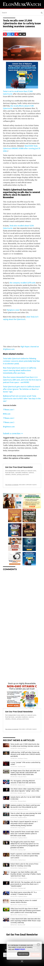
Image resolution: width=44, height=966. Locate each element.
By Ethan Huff (21, 766)
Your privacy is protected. (11, 484)
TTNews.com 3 (8, 422)
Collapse (16, 440)
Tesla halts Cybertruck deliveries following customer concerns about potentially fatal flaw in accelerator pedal (21, 361)
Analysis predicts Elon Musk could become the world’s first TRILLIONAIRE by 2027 (25, 806)
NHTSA (29, 445)
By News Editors (22, 817)
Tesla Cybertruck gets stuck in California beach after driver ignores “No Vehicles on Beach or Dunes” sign (21, 389)
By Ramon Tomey (22, 758)
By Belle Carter (22, 793)
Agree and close (23, 954)
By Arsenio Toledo (23, 809)
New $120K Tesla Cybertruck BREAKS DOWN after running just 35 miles (21, 148)
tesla (5, 451)
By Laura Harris (22, 748)
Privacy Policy (20, 949)
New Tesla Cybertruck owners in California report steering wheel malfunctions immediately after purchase (19, 370)
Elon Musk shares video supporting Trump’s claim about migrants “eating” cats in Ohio (25, 790)
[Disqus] (22, 599)
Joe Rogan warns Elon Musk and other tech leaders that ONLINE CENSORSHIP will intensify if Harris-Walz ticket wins (25, 772)
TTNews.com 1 (8, 410)
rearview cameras (24, 448)
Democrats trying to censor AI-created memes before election (23, 901)
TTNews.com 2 (8, 418)
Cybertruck (24, 440)
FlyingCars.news (13, 310)
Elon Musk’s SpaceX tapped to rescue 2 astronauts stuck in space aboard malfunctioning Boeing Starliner (24, 823)
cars (10, 440)
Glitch (19, 443)
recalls (34, 448)
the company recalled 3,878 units (23, 283)
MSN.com (6, 414)
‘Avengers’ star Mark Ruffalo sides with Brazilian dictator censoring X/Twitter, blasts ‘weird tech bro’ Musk (25, 874)
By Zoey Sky (22, 827)
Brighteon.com (9, 427)
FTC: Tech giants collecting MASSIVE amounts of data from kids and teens (23, 782)
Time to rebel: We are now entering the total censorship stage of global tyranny (25, 814)
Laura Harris (17, 30)
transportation (13, 451)
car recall (32, 438)
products (12, 448)
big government (21, 438)
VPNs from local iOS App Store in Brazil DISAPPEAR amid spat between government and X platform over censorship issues (25, 910)
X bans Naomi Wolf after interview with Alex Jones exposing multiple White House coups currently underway (25, 921)
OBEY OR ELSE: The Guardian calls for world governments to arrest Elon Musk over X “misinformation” (25, 884)
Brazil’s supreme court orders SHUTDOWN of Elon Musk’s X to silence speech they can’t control (25, 856)
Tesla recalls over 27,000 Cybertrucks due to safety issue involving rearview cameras (24, 745)
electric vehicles (9, 443)
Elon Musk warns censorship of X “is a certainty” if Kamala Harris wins (23, 893)
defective (33, 440)
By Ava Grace (21, 785)
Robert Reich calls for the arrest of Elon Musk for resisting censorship (24, 865)
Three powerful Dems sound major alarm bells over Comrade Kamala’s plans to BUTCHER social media (24, 833)
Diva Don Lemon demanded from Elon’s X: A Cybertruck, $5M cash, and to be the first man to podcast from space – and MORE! (22, 379)
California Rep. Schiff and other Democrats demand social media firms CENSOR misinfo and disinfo (25, 754)
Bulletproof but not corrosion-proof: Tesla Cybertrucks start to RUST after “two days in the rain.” (22, 398)
